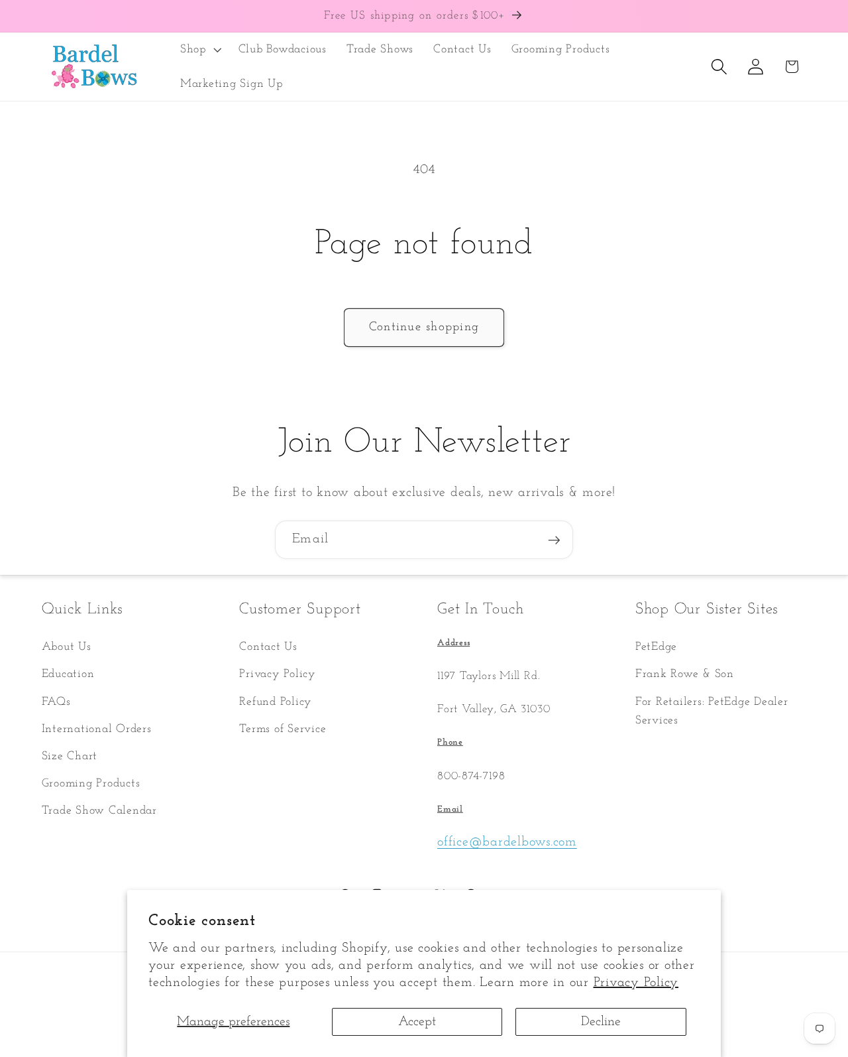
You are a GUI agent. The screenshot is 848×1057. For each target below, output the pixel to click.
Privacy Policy (636, 982)
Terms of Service (282, 729)
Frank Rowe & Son (684, 674)
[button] (199, 49)
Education (68, 674)
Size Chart (70, 756)
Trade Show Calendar (99, 811)
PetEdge (656, 647)
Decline (601, 1021)
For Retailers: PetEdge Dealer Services (711, 711)
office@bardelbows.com (507, 842)
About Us (66, 647)
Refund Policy (275, 702)
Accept (417, 1021)
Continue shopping (424, 327)
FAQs (56, 702)
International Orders (97, 729)
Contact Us (268, 647)
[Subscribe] (554, 540)
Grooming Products (91, 783)
